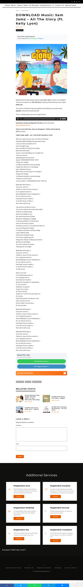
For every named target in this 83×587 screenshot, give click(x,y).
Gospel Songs (20, 30)
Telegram (41, 38)
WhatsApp (33, 38)
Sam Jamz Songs (37, 381)
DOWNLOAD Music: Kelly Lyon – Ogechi (32, 408)
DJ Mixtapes (34, 5)
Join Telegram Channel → (41, 366)
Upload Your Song (13, 567)
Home (7, 5)
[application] (41, 118)
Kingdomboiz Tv (47, 5)
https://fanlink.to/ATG (23, 125)
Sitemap (58, 567)
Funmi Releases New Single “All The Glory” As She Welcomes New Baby (32, 397)
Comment (19, 425)
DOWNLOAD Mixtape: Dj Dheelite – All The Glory (59, 408)
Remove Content (44, 567)
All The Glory (20, 381)
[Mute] (60, 119)
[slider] (64, 118)
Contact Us (59, 5)
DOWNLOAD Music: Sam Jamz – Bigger (58, 397)
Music (13, 5)
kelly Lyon (28, 381)
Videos (20, 5)
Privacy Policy (71, 567)
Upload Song (70, 5)
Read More (18, 496)
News (26, 5)
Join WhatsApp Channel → (41, 361)
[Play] (18, 119)
